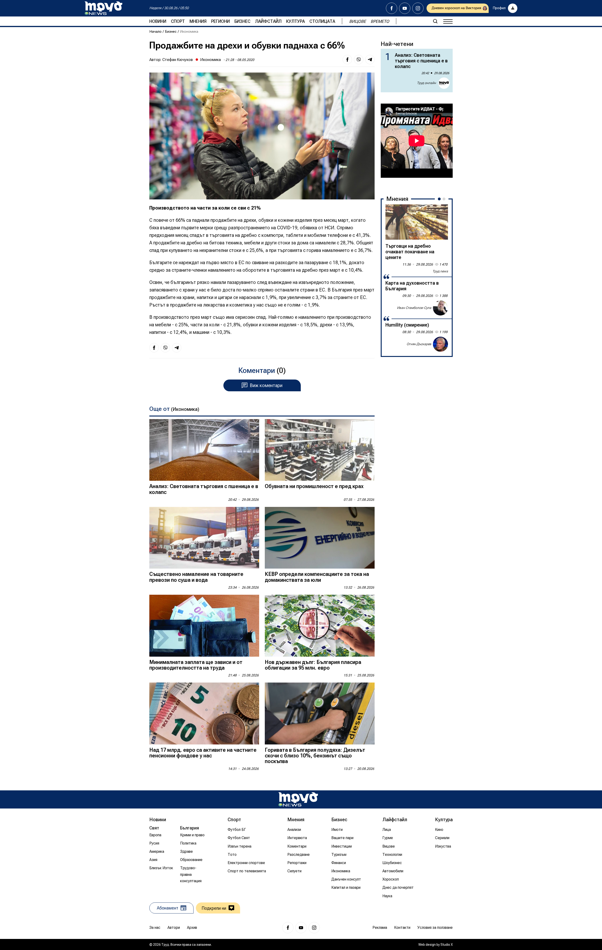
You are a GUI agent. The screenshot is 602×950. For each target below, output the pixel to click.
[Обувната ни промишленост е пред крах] (320, 450)
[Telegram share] (370, 59)
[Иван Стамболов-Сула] (440, 307)
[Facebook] (391, 8)
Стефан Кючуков (177, 59)
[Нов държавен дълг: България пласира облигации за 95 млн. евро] (320, 626)
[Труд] (298, 799)
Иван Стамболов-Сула (414, 308)
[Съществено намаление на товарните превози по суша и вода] (204, 538)
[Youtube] (404, 8)
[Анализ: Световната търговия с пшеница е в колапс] (204, 450)
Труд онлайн (426, 83)
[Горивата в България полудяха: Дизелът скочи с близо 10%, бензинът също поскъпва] (320, 713)
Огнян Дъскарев (419, 344)
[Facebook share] (347, 59)
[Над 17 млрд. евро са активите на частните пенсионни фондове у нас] (204, 713)
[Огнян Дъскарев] (440, 344)
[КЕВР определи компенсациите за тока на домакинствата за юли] (320, 538)
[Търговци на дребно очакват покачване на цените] (416, 222)
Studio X (446, 944)
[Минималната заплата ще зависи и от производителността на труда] (204, 626)
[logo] (103, 8)
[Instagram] (418, 8)
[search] (435, 21)
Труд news (440, 271)
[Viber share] (358, 59)
